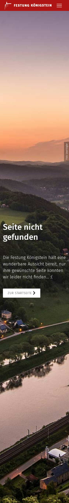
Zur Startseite (20, 293)
